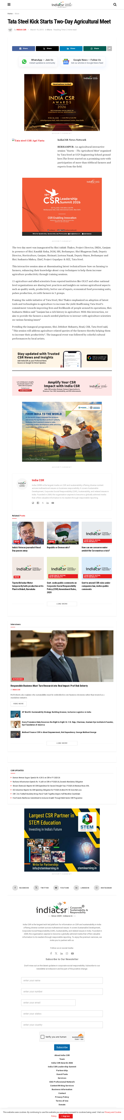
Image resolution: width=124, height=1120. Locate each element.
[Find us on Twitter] (56, 954)
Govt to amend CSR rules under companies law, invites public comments (96, 586)
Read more (19, 704)
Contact (62, 1093)
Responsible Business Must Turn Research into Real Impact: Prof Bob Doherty (49, 685)
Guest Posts (62, 1074)
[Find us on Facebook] (51, 954)
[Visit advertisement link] (62, 840)
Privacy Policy (62, 1097)
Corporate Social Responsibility (92, 541)
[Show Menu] (9, 4)
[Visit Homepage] (62, 5)
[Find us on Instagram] (67, 954)
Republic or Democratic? (58, 547)
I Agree (66, 1116)
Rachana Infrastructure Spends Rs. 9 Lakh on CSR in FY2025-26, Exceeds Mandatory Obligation (48, 782)
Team (62, 1059)
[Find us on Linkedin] (61, 954)
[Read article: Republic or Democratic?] (63, 533)
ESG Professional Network (62, 1082)
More (17, 14)
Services (62, 1078)
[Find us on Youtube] (72, 954)
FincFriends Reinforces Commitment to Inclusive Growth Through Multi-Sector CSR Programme (47, 798)
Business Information (62, 1089)
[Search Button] (114, 4)
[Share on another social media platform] (109, 48)
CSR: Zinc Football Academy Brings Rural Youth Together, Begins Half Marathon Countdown (46, 794)
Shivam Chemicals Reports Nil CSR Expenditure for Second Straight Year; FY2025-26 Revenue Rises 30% (51, 786)
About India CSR (62, 1055)
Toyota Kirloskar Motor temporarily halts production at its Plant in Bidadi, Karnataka (27, 586)
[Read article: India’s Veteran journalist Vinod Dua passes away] (28, 533)
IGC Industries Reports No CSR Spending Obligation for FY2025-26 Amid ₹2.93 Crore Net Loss (47, 790)
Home (10, 14)
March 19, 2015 (37, 30)
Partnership (62, 1070)
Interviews (18, 679)
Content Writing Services (62, 1085)
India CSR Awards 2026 (62, 1063)
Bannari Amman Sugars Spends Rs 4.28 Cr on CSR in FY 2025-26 (36, 778)
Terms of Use (62, 1101)
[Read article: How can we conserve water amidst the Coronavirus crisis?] (97, 533)
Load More (62, 604)
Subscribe (62, 1047)
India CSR (21, 30)
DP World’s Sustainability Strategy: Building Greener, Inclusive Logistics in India (56, 712)
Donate (62, 1104)
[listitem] (38, 61)
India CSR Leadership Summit (62, 1067)
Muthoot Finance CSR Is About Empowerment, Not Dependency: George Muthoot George (59, 732)
